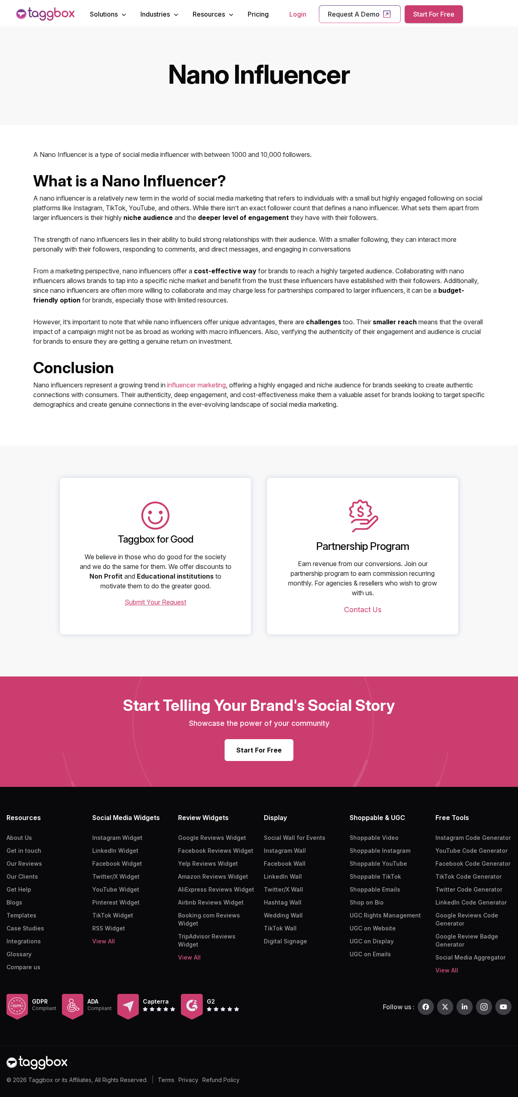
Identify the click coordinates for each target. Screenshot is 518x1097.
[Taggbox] (36, 1063)
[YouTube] (503, 1007)
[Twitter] (445, 1007)
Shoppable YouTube (378, 863)
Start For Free (433, 14)
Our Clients (22, 876)
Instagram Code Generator (473, 837)
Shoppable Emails (375, 889)
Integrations (23, 941)
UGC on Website (373, 928)
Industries (155, 14)
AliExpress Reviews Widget (216, 889)
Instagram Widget (117, 837)
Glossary (19, 954)
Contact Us (363, 609)
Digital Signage (285, 941)
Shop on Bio (367, 902)
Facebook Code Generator (472, 863)
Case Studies (25, 928)
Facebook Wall (285, 863)
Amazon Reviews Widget (213, 876)
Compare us (23, 967)
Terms (166, 1079)
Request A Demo (354, 14)
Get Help (18, 889)
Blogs (14, 902)
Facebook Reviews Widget (215, 850)
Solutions (104, 14)
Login (297, 14)
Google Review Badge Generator (466, 940)
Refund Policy (221, 1079)
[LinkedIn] (464, 1007)
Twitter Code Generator (468, 889)
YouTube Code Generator (471, 850)
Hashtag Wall (282, 902)
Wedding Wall (283, 915)
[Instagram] (484, 1007)
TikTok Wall (280, 928)
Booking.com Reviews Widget (209, 919)
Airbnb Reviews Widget (211, 902)
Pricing (258, 14)
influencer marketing (196, 385)
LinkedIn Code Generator (471, 902)
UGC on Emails (370, 954)
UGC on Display (372, 941)
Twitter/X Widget (116, 876)
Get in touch (23, 850)
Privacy (188, 1079)
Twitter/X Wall (283, 889)
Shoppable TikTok (375, 876)
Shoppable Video (374, 837)
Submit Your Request (155, 602)
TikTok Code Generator (468, 876)
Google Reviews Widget (212, 837)
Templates (21, 915)
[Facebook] (426, 1007)
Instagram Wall (285, 850)
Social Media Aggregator (470, 957)
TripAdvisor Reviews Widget (207, 940)
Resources (209, 14)
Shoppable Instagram (380, 850)
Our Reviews (24, 863)
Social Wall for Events (294, 837)
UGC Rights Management (385, 915)
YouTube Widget (115, 889)
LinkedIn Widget (115, 850)
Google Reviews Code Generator (466, 919)
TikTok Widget (112, 915)
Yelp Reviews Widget (208, 863)
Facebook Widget (117, 863)
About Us (19, 837)
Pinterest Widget (116, 902)
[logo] (45, 14)
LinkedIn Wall (283, 876)
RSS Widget (108, 928)
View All (103, 941)
